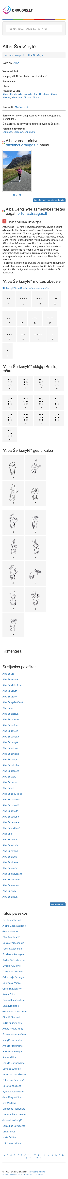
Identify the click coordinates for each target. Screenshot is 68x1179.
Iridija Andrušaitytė (12, 1022)
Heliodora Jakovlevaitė (14, 1074)
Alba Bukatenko (10, 765)
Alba (16, 63)
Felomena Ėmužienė (13, 1080)
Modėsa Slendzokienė (14, 1114)
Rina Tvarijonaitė (11, 937)
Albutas (28, 97)
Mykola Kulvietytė (11, 965)
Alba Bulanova (9, 896)
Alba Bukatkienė (10, 770)
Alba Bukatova (9, 782)
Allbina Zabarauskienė (14, 925)
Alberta (13, 94)
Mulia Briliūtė (9, 1137)
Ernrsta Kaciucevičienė (14, 1034)
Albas (5, 94)
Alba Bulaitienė (10, 850)
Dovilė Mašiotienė (11, 920)
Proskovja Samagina (13, 954)
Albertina (32, 94)
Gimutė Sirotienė (11, 1017)
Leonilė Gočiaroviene (13, 1062)
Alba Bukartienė (10, 753)
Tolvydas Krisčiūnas (12, 971)
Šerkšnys (18, 131)
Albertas (22, 94)
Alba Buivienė (9, 696)
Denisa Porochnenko (13, 942)
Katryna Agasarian (12, 948)
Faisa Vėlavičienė (11, 1143)
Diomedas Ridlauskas (13, 1108)
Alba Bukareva (10, 748)
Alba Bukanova (10, 730)
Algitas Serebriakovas (13, 960)
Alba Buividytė (9, 690)
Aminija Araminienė (12, 1045)
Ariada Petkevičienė (12, 1028)
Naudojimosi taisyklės (12, 1174)
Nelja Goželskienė (11, 1085)
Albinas (6, 97)
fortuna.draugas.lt (31, 213)
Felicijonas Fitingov (12, 1051)
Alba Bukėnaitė (10, 810)
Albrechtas (16, 97)
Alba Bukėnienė (10, 816)
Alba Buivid (8, 673)
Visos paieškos (58, 904)
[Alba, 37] (17, 171)
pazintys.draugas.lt (22, 144)
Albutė (36, 97)
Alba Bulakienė (10, 862)
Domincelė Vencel (11, 982)
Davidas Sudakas (11, 1068)
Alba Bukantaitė (10, 736)
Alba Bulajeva (9, 856)
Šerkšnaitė (29, 131)
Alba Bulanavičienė (12, 873)
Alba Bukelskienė (11, 799)
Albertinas (44, 94)
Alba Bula (7, 833)
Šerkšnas (7, 131)
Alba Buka (7, 708)
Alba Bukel (8, 788)
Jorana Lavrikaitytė (12, 1120)
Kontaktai (38, 1174)
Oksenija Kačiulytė (12, 988)
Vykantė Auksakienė (13, 1091)
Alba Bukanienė (10, 725)
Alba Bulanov (9, 890)
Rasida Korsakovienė (13, 1000)
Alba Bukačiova (10, 713)
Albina (54, 94)
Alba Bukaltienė (10, 719)
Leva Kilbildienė (10, 1005)
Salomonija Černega (13, 977)
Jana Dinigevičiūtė (11, 1097)
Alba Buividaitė (10, 679)
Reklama (28, 1174)
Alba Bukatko (9, 776)
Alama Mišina (9, 1057)
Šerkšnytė (21, 107)
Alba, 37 (17, 195)
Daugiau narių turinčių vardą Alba (49, 200)
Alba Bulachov (9, 839)
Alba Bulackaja (10, 845)
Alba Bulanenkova (11, 879)
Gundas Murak (10, 931)
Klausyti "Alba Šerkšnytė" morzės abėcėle (27, 288)
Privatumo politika (37, 1171)
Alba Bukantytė (10, 742)
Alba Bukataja (9, 759)
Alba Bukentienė (10, 822)
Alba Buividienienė (12, 685)
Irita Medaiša (9, 1103)
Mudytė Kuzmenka (12, 1040)
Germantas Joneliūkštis (14, 1011)
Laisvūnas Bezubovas (13, 1125)
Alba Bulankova (10, 885)
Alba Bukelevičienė (12, 793)
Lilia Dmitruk (8, 1131)
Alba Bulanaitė (9, 868)
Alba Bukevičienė (11, 828)
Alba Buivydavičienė (12, 702)
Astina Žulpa (9, 994)
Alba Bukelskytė (10, 805)
